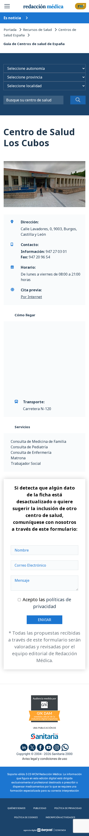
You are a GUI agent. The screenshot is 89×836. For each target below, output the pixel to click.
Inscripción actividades (60, 817)
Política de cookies (26, 817)
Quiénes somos (16, 808)
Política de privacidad (68, 808)
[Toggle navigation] (7, 6)
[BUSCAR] (78, 100)
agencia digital (30, 830)
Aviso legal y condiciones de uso (44, 758)
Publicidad (39, 808)
